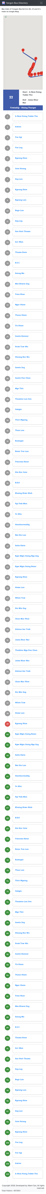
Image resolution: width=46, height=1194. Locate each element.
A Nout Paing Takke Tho (26, 116)
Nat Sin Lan (20, 535)
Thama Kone (21, 252)
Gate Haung (20, 168)
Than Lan (19, 430)
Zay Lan (19, 179)
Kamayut (19, 441)
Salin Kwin (20, 545)
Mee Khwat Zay (22, 284)
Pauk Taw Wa (21, 347)
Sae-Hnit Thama (22, 231)
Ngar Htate (20, 305)
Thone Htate (21, 315)
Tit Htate (19, 326)
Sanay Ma (19, 273)
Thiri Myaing (21, 420)
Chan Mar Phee (22, 619)
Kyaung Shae (21, 158)
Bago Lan (19, 210)
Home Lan (19, 587)
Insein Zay (20, 367)
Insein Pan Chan (22, 378)
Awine (18, 127)
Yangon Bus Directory (16, 3)
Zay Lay (18, 221)
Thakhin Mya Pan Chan (26, 650)
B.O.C (17, 263)
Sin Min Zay (20, 608)
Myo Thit (19, 388)
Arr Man (19, 242)
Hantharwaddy (22, 524)
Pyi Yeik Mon (21, 503)
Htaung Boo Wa (22, 357)
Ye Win (18, 514)
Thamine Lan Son (23, 399)
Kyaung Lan (20, 200)
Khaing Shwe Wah (23, 493)
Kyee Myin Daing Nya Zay (27, 556)
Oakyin (18, 409)
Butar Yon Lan (22, 451)
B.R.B (17, 483)
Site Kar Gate (21, 472)
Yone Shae (20, 294)
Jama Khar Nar (22, 640)
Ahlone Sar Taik (22, 629)
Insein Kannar (22, 336)
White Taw (20, 598)
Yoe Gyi (18, 137)
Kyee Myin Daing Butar (25, 566)
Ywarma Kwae (22, 462)
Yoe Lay (18, 147)
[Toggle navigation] (41, 3)
